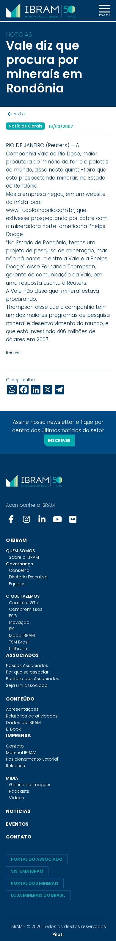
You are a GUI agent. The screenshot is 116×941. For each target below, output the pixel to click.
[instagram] (26, 519)
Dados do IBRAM (23, 723)
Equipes (17, 584)
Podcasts (19, 791)
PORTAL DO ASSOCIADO (36, 859)
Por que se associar (27, 672)
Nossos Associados (27, 665)
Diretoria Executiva (28, 577)
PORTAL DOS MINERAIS (35, 883)
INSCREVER (59, 440)
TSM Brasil (19, 642)
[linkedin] (42, 519)
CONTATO (18, 836)
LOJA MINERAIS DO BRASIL (38, 895)
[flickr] (73, 519)
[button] (104, 11)
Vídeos (16, 798)
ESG (13, 616)
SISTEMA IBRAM (27, 871)
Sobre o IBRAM (24, 557)
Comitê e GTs (23, 603)
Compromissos (26, 609)
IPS (12, 629)
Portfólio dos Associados (32, 679)
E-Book (13, 729)
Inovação (19, 622)
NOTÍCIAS (18, 811)
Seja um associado (27, 685)
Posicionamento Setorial (32, 759)
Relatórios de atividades (32, 716)
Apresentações (22, 709)
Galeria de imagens (30, 785)
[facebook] (11, 519)
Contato (15, 746)
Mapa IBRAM (22, 635)
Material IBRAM (21, 753)
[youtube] (57, 519)
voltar (20, 113)
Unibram (18, 649)
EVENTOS (17, 824)
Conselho (19, 570)
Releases (15, 766)
